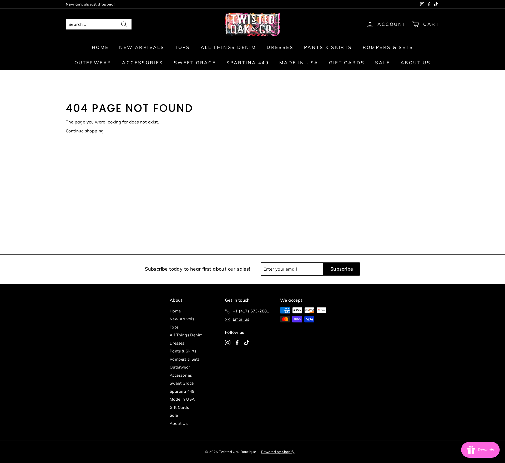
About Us (416, 62)
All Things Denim (228, 47)
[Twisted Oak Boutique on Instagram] (227, 342)
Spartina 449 (247, 62)
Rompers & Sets (388, 47)
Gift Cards (347, 62)
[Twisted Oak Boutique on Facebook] (237, 342)
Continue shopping (85, 130)
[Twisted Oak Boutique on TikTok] (246, 342)
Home (100, 47)
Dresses (280, 47)
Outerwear (93, 62)
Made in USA (299, 62)
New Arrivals (141, 47)
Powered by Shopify (277, 452)
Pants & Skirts (328, 47)
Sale (382, 62)
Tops (182, 47)
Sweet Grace (195, 62)
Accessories (142, 62)
